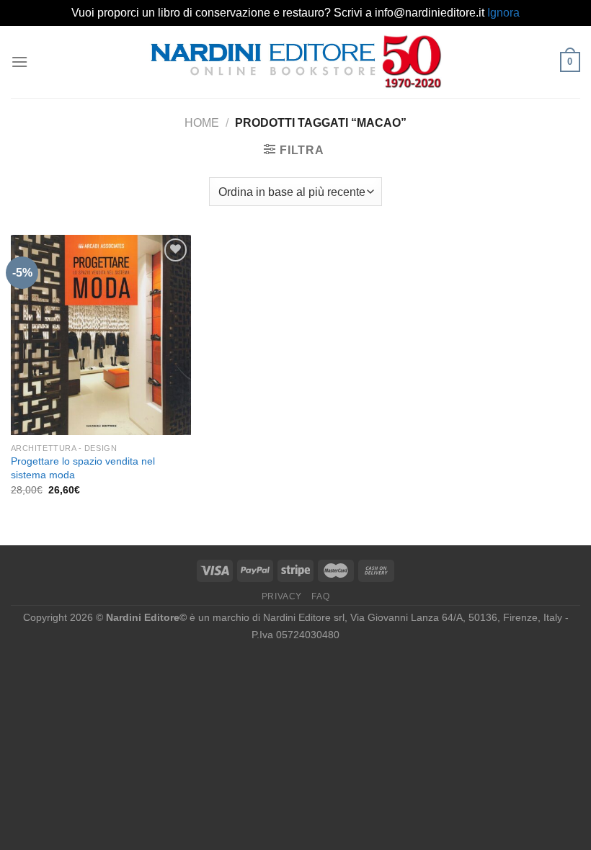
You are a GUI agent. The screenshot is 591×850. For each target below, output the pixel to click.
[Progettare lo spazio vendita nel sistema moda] (101, 335)
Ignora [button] (503, 12)
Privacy (282, 596)
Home (202, 123)
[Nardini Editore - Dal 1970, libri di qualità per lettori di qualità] (295, 61)
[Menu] (19, 61)
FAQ (320, 596)
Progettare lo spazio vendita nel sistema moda (83, 467)
